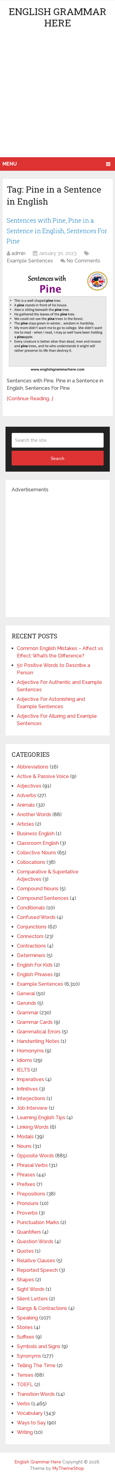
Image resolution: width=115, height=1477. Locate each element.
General (26, 993)
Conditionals (31, 908)
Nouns (24, 1146)
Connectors (30, 936)
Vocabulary (30, 1413)
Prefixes (26, 1184)
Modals (25, 1137)
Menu (9, 164)
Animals (26, 805)
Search (57, 458)
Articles (25, 824)
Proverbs (27, 1213)
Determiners (31, 955)
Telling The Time (36, 1365)
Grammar (27, 1013)
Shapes (25, 1280)
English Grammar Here (57, 17)
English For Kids (35, 965)
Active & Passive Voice (43, 776)
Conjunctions (32, 927)
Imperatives (30, 1079)
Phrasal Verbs (32, 1165)
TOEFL (25, 1384)
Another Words (34, 814)
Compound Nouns (38, 889)
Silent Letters (32, 1299)
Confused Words (36, 917)
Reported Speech (37, 1270)
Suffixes (25, 1337)
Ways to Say (31, 1423)
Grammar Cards (35, 1022)
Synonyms (29, 1356)
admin (18, 253)
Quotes (25, 1251)
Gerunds (26, 1003)
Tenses (25, 1375)
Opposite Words (35, 1156)
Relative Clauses (36, 1260)
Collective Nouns (36, 853)
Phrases (26, 1175)
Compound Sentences (43, 898)
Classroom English (38, 843)
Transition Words (36, 1394)
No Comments (83, 261)
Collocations (31, 862)
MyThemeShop (68, 1468)
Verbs (23, 1404)
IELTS (23, 1070)
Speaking (27, 1318)
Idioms (24, 1060)
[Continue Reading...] (30, 398)
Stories (25, 1327)
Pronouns (28, 1203)
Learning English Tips (41, 1117)
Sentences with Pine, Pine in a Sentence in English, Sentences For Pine (57, 230)
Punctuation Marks (38, 1222)
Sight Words (30, 1289)
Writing (25, 1432)
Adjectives (29, 786)
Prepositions (31, 1194)
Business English (36, 833)
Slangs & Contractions (42, 1308)
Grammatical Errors (39, 1032)
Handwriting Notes (38, 1041)
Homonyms (30, 1051)
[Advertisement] (57, 96)
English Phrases (35, 974)
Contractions (31, 946)
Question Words (35, 1241)
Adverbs (26, 795)
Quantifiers (29, 1232)
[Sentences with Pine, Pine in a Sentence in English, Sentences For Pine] (57, 322)
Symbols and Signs (38, 1346)
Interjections (31, 1098)
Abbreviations (32, 767)
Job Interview (32, 1108)
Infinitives (27, 1089)
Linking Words (33, 1127)
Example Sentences (30, 261)
